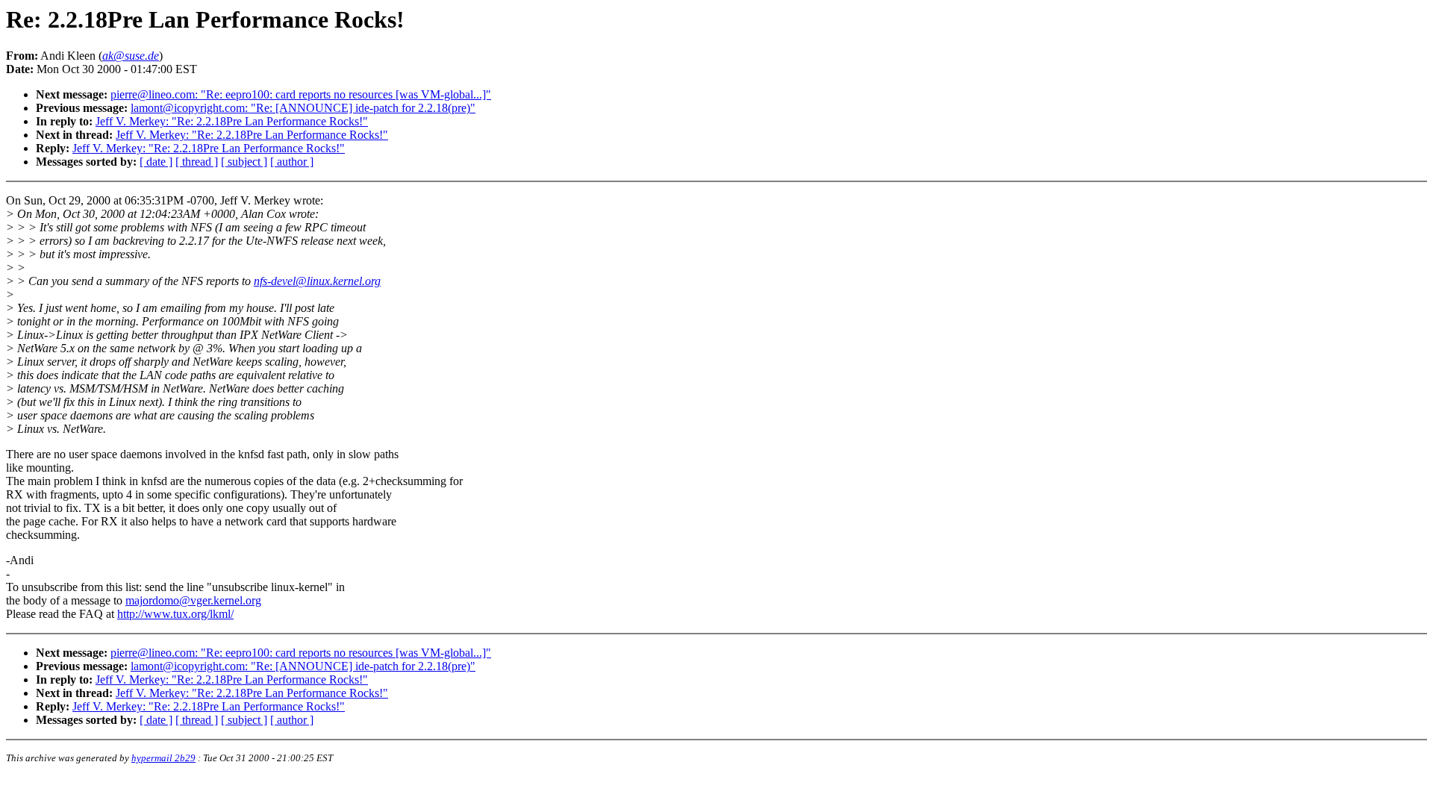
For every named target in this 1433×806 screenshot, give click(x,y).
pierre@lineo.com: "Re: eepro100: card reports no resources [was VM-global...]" (300, 94)
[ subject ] (244, 161)
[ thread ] (196, 161)
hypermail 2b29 (163, 757)
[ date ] (156, 161)
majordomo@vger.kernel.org (193, 600)
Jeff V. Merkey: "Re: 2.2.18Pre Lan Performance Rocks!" (232, 121)
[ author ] (291, 161)
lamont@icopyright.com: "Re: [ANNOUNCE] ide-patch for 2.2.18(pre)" (303, 107)
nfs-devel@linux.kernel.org (317, 281)
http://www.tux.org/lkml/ (175, 613)
